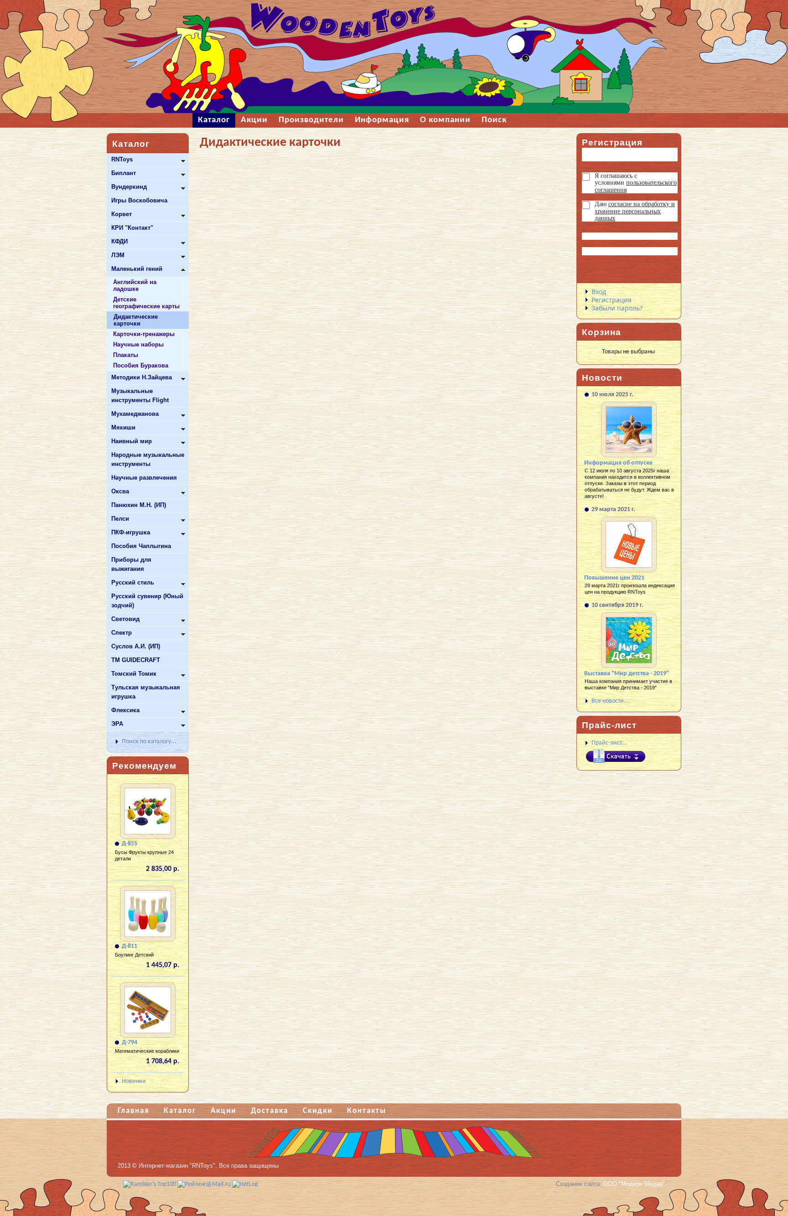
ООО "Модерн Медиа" (634, 1183)
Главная (133, 1111)
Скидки (317, 1111)
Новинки (134, 1081)
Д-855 (129, 843)
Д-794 (129, 1042)
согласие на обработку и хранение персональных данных (635, 211)
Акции (223, 1111)
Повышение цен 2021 (614, 577)
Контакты (366, 1111)
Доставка (269, 1111)
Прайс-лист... (609, 743)
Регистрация (611, 299)
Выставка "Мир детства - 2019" (626, 673)
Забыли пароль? (617, 308)
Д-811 (129, 946)
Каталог (180, 1111)
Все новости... (610, 701)
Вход (598, 291)
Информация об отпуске (618, 463)
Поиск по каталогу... (149, 741)
